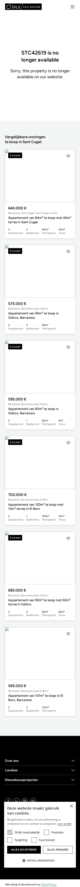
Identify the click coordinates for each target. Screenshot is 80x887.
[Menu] (72, 6)
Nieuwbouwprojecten (21, 780)
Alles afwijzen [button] (58, 849)
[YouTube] (33, 801)
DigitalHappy (49, 884)
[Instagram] (24, 801)
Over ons (12, 761)
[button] (68, 175)
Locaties (11, 770)
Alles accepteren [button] (24, 849)
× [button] (71, 806)
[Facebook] (8, 801)
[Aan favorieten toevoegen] (68, 156)
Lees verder (64, 823)
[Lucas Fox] (23, 6)
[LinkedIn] (16, 801)
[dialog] (40, 835)
